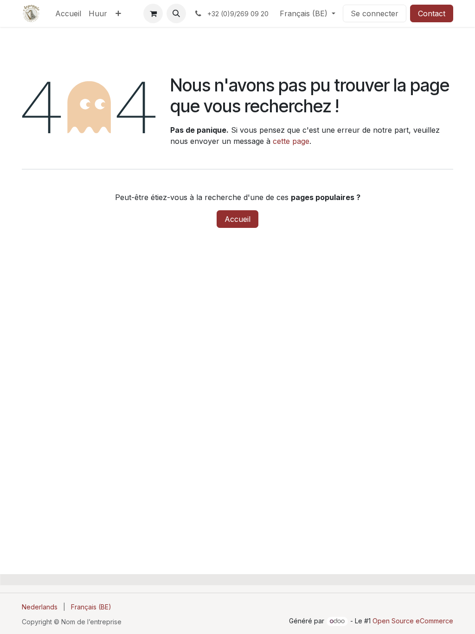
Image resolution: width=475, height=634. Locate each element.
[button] (176, 13)
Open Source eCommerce (412, 621)
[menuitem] (68, 13)
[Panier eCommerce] (153, 13)
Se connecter (374, 13)
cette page (291, 141)
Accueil (237, 219)
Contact (431, 13)
